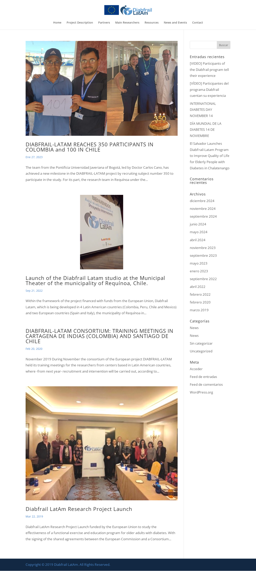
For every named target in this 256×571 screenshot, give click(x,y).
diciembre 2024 (202, 200)
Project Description (80, 22)
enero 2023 (199, 271)
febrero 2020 (200, 302)
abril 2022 (197, 286)
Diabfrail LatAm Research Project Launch (79, 509)
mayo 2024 (198, 232)
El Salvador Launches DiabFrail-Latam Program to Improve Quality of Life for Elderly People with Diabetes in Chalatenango (209, 155)
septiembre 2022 (203, 279)
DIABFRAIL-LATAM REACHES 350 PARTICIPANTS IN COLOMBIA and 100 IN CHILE (90, 147)
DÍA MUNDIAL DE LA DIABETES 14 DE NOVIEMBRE (205, 129)
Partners (104, 22)
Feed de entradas (203, 376)
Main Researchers (127, 22)
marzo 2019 (199, 310)
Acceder (196, 369)
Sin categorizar (201, 343)
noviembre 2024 (203, 208)
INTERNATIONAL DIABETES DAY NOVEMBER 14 (203, 109)
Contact (197, 22)
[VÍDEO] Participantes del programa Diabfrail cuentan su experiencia (209, 89)
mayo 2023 (198, 263)
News (194, 327)
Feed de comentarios (206, 384)
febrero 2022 (200, 294)
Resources (152, 22)
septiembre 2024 (203, 216)
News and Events (175, 22)
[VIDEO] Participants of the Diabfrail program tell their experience (209, 69)
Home (57, 22)
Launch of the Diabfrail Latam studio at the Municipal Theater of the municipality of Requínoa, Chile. (95, 280)
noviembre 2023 (203, 247)
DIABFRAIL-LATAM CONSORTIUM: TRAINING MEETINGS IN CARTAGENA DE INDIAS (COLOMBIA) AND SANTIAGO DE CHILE (99, 336)
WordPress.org (201, 392)
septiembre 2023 (203, 255)
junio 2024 (198, 224)
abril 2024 (197, 240)
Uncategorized (201, 351)
